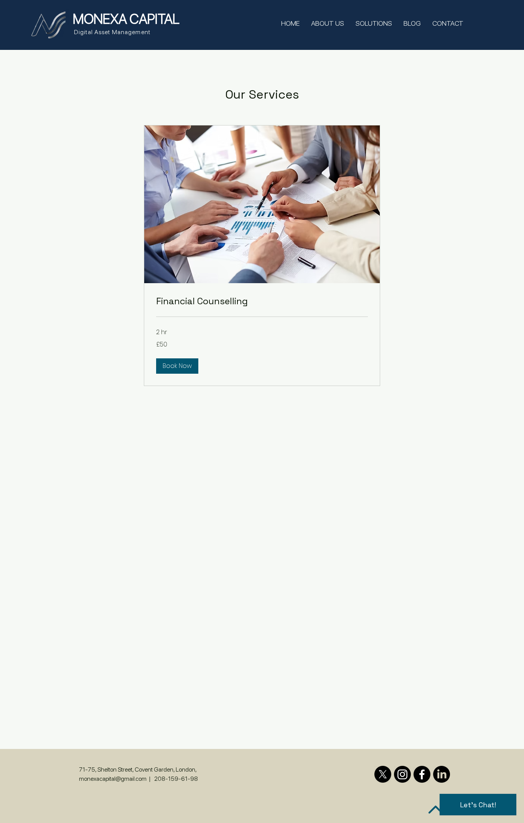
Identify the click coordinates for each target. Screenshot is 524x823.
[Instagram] (402, 774)
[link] (262, 301)
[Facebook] (422, 774)
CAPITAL (153, 19)
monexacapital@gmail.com (113, 778)
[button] (177, 366)
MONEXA (100, 19)
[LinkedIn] (441, 774)
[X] (382, 774)
